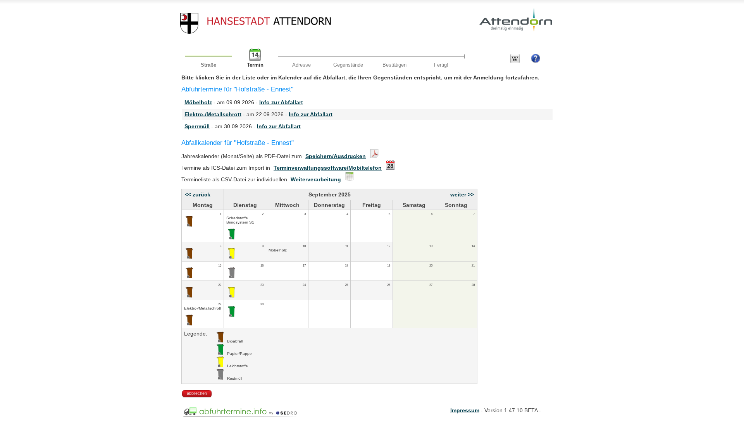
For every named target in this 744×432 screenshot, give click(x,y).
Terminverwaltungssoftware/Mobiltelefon (328, 168)
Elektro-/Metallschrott (212, 114)
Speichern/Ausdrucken (335, 156)
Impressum (464, 410)
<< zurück (197, 194)
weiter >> (462, 194)
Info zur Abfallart (281, 102)
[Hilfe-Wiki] (515, 61)
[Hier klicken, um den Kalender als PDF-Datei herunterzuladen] (373, 156)
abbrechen (197, 393)
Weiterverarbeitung (316, 179)
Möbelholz (198, 102)
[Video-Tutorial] (535, 61)
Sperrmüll (197, 126)
